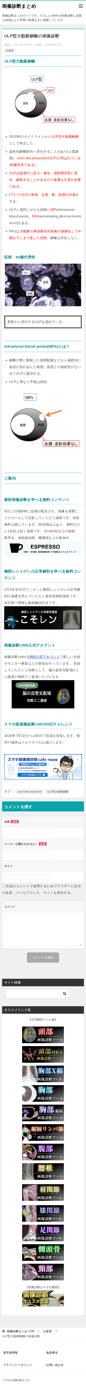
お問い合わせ (55, 1365)
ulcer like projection (30, 791)
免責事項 (52, 1352)
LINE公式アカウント (44, 657)
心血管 (10, 50)
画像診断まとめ (19, 6)
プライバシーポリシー (17, 1365)
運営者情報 (10, 1352)
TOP (20, 1331)
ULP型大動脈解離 (57, 791)
